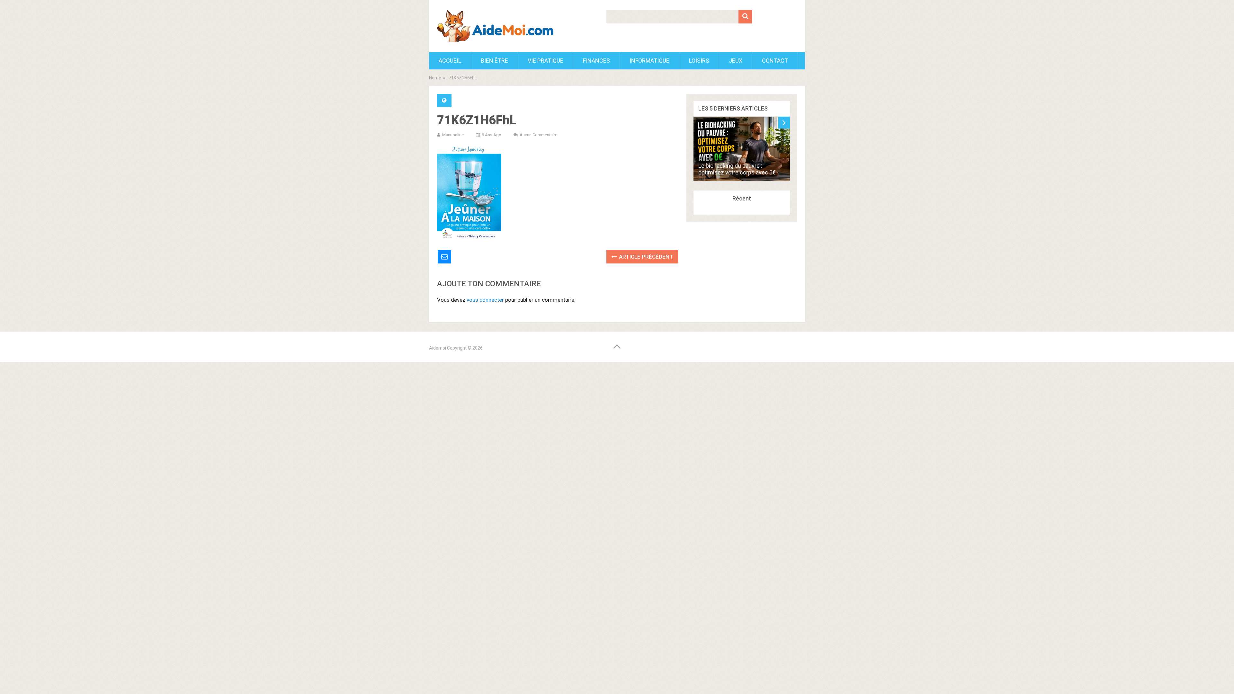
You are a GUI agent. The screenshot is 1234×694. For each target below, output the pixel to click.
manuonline (453, 134)
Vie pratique (545, 60)
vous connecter (485, 300)
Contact (775, 60)
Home (435, 77)
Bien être (494, 60)
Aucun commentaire (538, 134)
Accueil (450, 60)
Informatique (649, 60)
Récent (741, 198)
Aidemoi (437, 348)
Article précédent (645, 257)
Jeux (735, 60)
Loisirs (699, 60)
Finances (596, 60)
